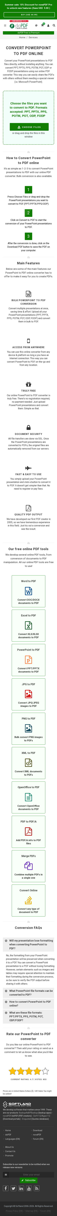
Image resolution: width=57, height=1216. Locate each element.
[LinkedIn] (21, 1188)
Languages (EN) (12, 1139)
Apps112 (46, 1116)
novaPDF (7, 1116)
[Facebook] (5, 1188)
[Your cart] (42, 25)
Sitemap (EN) (31, 1211)
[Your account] (48, 25)
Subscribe (29, 1180)
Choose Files (31, 127)
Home (8, 1130)
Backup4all (24, 1113)
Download (37, 1130)
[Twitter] (13, 1188)
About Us (9, 1147)
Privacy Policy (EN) (14, 1211)
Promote (9, 1155)
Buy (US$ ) (29, 15)
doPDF (8, 1134)
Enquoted (26, 1119)
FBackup (34, 1113)
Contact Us (10, 1151)
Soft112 (37, 1116)
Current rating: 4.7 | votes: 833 (28, 1079)
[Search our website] (54, 25)
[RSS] (36, 1188)
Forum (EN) (38, 1139)
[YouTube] (29, 1188)
